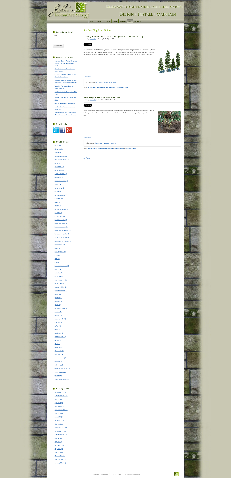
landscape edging (61, 227)
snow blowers (60, 336)
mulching (59, 273)
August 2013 (60, 413)
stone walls (59, 351)
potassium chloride (62, 308)
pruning (58, 312)
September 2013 (61, 410)
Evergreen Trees (122, 87)
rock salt (58, 322)
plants (58, 305)
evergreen (59, 177)
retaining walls (60, 319)
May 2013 (59, 424)
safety (58, 326)
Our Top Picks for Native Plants (65, 103)
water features (60, 372)
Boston (58, 152)
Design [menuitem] (108, 21)
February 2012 (60, 459)
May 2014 (59, 399)
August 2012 (60, 438)
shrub (58, 329)
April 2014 (59, 403)
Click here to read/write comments (106, 82)
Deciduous (101, 87)
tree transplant (111, 87)
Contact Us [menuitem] (137, 21)
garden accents (61, 195)
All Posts (87, 158)
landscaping (92, 87)
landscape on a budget (63, 241)
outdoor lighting (61, 287)
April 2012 (59, 452)
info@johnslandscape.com (132, 474)
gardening (59, 198)
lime (57, 262)
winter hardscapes (62, 379)
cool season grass (62, 159)
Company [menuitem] (100, 21)
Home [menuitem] (92, 21)
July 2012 (59, 442)
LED (57, 259)
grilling (58, 205)
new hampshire (130, 148)
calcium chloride (61, 156)
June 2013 (59, 420)
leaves (58, 255)
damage (58, 163)
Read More (87, 76)
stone (57, 344)
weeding (58, 375)
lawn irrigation (60, 251)
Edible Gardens (61, 174)
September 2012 (61, 434)
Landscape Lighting (62, 237)
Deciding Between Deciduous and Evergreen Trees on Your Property (113, 36)
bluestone (59, 149)
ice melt (58, 213)
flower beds (59, 188)
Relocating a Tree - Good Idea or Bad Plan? (102, 97)
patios (58, 294)
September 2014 (61, 395)
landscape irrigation (62, 234)
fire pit (58, 184)
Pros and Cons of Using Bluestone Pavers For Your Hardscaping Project (66, 63)
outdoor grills (60, 283)
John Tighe (93, 39)
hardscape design (61, 209)
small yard (59, 333)
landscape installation (105, 148)
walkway (58, 361)
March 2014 (60, 406)
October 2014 (60, 392)
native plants (92, 148)
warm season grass (62, 368)
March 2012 (60, 456)
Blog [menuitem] (129, 21)
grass (58, 202)
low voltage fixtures (62, 266)
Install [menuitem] (115, 21)
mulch (58, 269)
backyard (59, 145)
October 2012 (60, 431)
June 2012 (59, 445)
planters (58, 298)
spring (58, 340)
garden (58, 191)
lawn (57, 248)
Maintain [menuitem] (123, 21)
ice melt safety (60, 216)
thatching (59, 354)
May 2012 (59, 449)
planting (58, 301)
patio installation (61, 290)
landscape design (62, 223)
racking (58, 315)
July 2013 (59, 417)
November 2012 (61, 427)
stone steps (59, 347)
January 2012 (60, 463)
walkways (59, 365)
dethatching (59, 170)
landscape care (61, 220)
